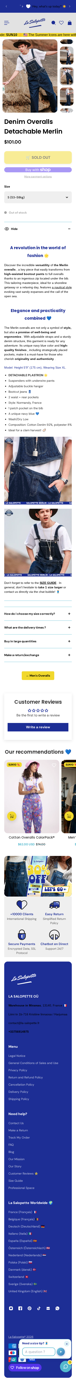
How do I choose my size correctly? (29, 614)
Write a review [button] (38, 727)
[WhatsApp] (57, 1308)
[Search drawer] (53, 23)
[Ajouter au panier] (11, 816)
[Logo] (34, 22)
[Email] (48, 1308)
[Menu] (7, 22)
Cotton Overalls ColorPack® (32, 837)
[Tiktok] (38, 1308)
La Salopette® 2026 (20, 1337)
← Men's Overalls (38, 675)
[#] (38, 876)
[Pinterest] (29, 1308)
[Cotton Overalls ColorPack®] (31, 796)
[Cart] (69, 23)
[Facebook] (20, 1308)
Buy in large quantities (20, 641)
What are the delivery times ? (25, 627)
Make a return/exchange (21, 655)
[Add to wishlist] (54, 765)
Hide (14, 229)
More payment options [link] (38, 176)
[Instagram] (11, 1308)
